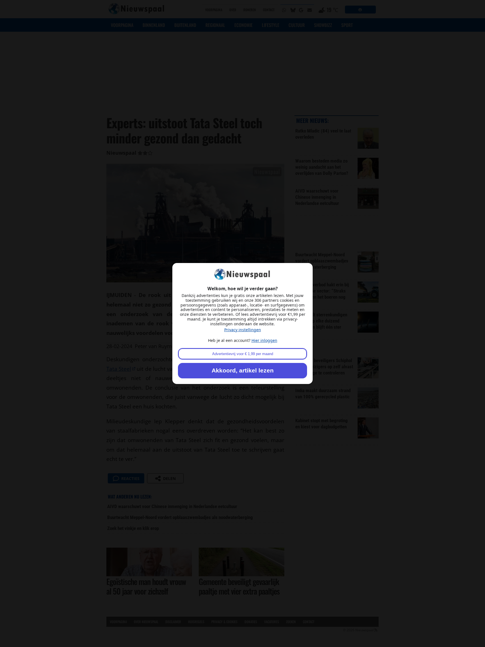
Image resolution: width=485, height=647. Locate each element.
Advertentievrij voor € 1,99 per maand (242, 354)
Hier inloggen (264, 340)
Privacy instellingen (242, 329)
